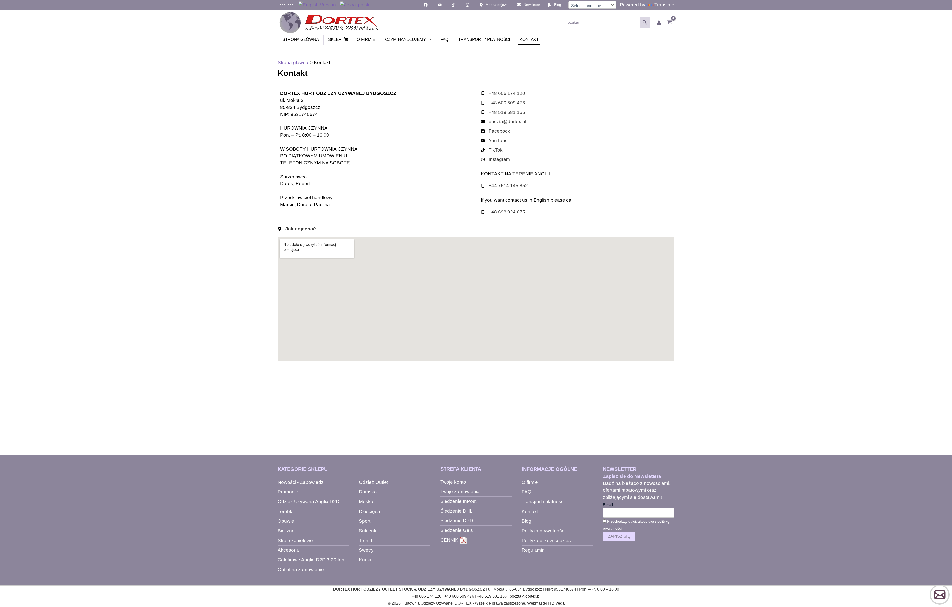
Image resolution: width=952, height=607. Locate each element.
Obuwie (286, 521)
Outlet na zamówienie (301, 569)
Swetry (366, 550)
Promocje (288, 491)
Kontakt (530, 511)
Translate (664, 4)
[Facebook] (495, 131)
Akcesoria (288, 550)
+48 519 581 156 (492, 596)
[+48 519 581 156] (503, 112)
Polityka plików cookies (546, 540)
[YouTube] (494, 140)
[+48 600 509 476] (503, 102)
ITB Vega (556, 603)
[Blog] (554, 4)
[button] (428, 40)
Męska (366, 501)
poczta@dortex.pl (525, 596)
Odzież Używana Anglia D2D (308, 501)
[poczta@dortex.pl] (503, 121)
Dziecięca (369, 511)
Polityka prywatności (543, 530)
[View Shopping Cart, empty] (669, 22)
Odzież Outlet (373, 482)
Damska (368, 491)
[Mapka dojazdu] (494, 4)
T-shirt (365, 540)
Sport (364, 521)
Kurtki (365, 559)
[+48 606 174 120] (503, 93)
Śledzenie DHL (456, 511)
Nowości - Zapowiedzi (301, 482)
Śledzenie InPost (458, 501)
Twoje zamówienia (460, 491)
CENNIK (450, 540)
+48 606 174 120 (426, 596)
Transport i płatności (543, 501)
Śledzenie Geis (456, 530)
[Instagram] (495, 159)
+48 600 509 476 (459, 596)
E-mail (608, 505)
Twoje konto (453, 482)
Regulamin (533, 550)
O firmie (530, 482)
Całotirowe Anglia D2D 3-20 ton (311, 559)
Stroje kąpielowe (295, 540)
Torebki (285, 511)
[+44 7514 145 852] (504, 185)
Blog (526, 521)
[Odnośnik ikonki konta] (659, 22)
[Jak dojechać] (297, 228)
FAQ (526, 491)
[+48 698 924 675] (503, 212)
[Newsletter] (528, 4)
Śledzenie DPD (456, 520)
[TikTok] (492, 150)
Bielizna (286, 530)
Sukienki (368, 530)
